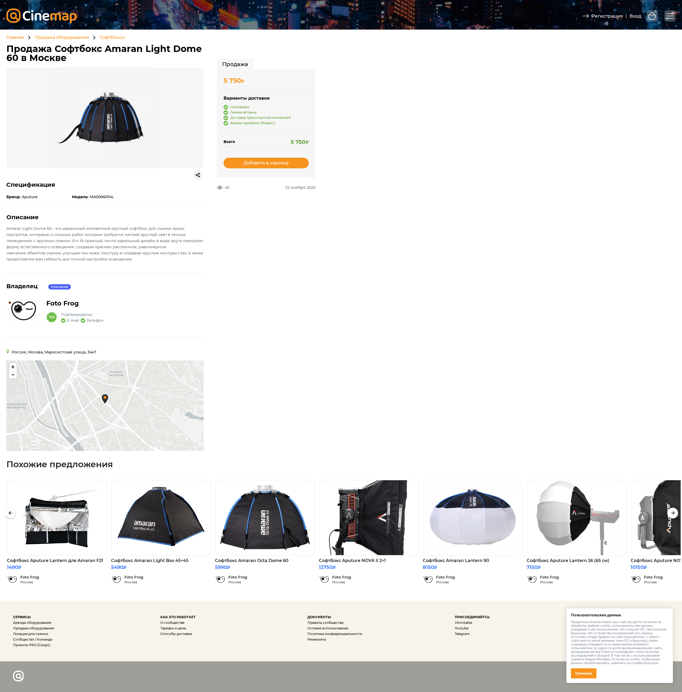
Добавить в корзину (266, 162)
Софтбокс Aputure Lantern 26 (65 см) (568, 560)
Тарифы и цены (173, 628)
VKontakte (463, 623)
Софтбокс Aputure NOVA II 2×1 (352, 560)
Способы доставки (176, 634)
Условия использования (327, 628)
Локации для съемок (30, 634)
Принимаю (583, 673)
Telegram (462, 634)
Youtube (461, 628)
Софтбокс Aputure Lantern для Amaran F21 (55, 560)
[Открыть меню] (670, 16)
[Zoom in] (13, 367)
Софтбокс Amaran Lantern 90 (456, 560)
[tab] (235, 64)
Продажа (235, 64)
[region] (105, 405)
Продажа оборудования (62, 37)
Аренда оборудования (32, 623)
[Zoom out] (13, 374)
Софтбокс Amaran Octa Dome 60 (252, 560)
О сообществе (172, 623)
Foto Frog (62, 303)
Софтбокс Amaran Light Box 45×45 (149, 560)
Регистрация (607, 16)
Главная (15, 37)
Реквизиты (316, 639)
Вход (635, 16)
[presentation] (10, 513)
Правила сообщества (325, 623)
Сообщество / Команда (32, 639)
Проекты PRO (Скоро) (31, 645)
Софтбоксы (112, 37)
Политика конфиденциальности (334, 634)
